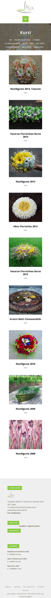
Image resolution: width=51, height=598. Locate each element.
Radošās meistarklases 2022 (18, 552)
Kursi (31, 44)
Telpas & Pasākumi (12, 47)
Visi (10, 40)
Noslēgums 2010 (25, 363)
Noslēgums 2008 (25, 453)
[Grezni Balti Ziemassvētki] (25, 300)
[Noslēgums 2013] (25, 162)
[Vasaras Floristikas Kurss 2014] (25, 114)
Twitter (13, 523)
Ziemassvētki (38, 47)
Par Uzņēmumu (14, 513)
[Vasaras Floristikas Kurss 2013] (25, 252)
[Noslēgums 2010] (25, 344)
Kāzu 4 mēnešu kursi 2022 (17, 559)
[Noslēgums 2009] (25, 389)
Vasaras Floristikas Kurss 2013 (25, 273)
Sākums (8, 587)
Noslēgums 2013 (25, 181)
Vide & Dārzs (26, 47)
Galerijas (17, 587)
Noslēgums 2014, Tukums (25, 88)
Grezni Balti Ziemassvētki (25, 319)
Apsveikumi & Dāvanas (22, 40)
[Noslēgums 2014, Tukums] (25, 69)
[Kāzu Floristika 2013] (25, 207)
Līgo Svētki (40, 44)
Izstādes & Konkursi (12, 44)
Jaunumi (25, 590)
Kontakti (41, 587)
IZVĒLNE (25, 19)
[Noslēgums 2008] (25, 434)
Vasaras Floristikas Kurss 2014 (25, 135)
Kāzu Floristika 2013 (25, 226)
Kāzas (25, 44)
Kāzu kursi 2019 (13, 566)
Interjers (36, 40)
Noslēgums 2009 (25, 408)
